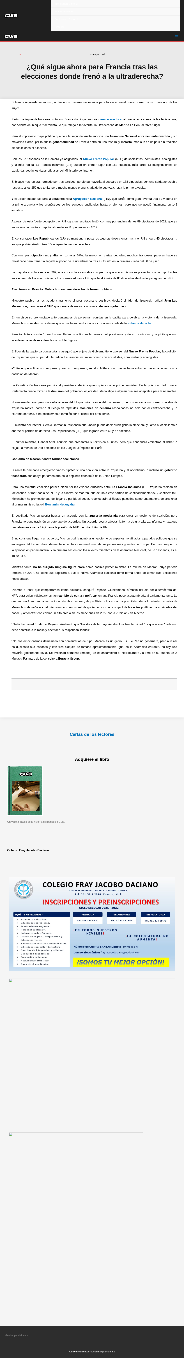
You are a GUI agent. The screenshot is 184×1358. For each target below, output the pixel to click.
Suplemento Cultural (66, 19)
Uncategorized (96, 54)
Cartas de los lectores (92, 734)
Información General (66, 3)
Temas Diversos (64, 11)
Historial (59, 27)
